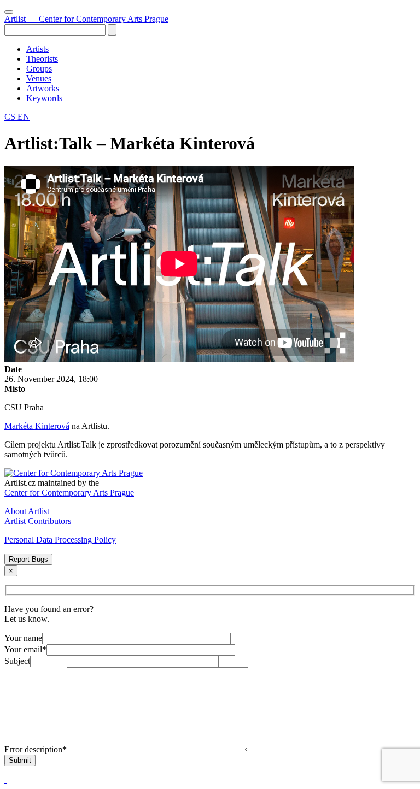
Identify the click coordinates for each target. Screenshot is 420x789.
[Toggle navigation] (8, 12)
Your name (23, 638)
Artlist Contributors (37, 521)
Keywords (44, 98)
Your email (25, 649)
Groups (39, 68)
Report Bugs (28, 559)
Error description (35, 749)
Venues (38, 78)
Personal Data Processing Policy (60, 539)
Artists (37, 49)
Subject (17, 661)
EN (24, 116)
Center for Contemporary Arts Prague (69, 492)
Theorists (42, 58)
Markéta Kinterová (36, 426)
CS (11, 116)
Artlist (86, 18)
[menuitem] (221, 49)
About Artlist (26, 511)
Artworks (42, 88)
